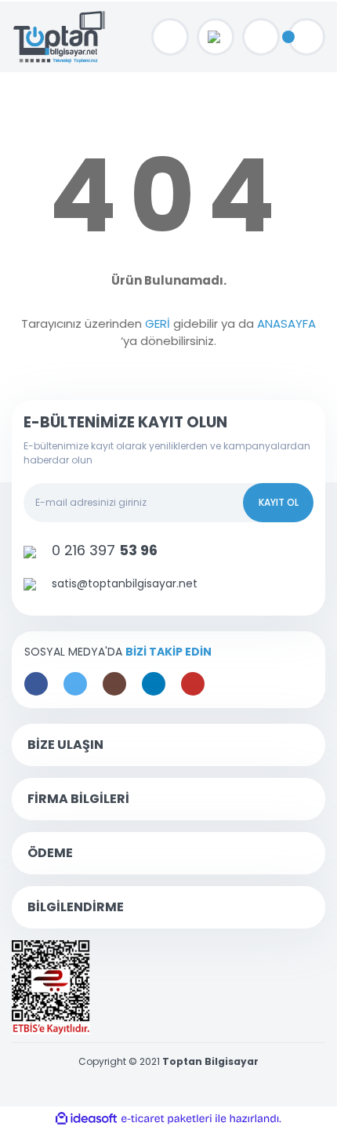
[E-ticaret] (166, 1118)
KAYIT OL (279, 502)
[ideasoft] (86, 1118)
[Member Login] (261, 37)
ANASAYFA (286, 323)
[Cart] (306, 37)
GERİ (157, 323)
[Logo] (60, 36)
